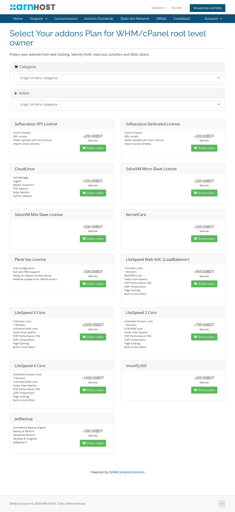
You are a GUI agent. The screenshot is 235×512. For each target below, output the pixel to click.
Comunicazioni (65, 19)
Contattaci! (181, 19)
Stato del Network (134, 19)
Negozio (37, 19)
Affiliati (161, 19)
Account (212, 19)
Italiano (157, 8)
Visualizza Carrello (207, 8)
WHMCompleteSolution (127, 472)
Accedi (177, 8)
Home (18, 19)
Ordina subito (95, 148)
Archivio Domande (99, 19)
